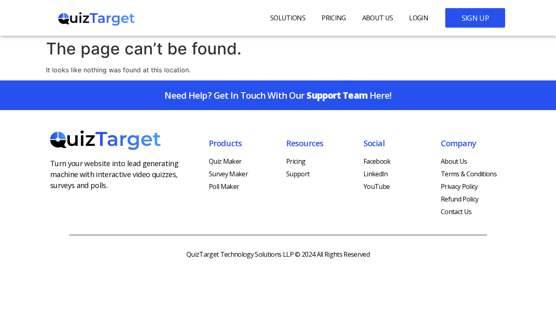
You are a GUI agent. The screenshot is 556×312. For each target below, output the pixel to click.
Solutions (287, 17)
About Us (377, 17)
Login (418, 17)
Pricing (334, 17)
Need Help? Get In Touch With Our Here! (277, 95)
